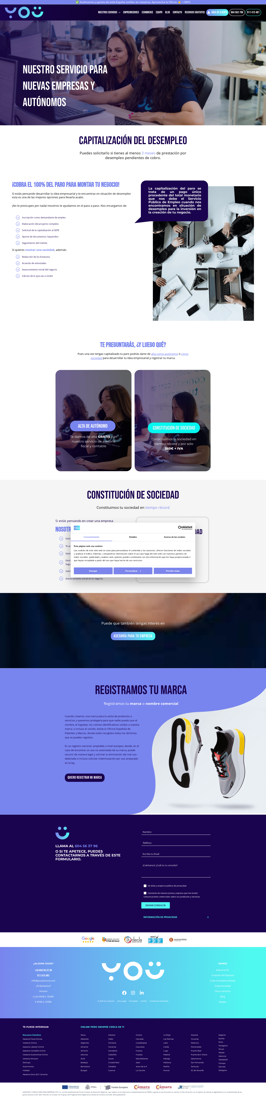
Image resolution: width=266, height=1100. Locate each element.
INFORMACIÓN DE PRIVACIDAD (160, 917)
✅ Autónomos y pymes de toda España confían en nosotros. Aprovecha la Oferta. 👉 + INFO (133, 2)
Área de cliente (219, 12)
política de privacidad (176, 885)
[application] (118, 12)
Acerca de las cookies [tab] (174, 537)
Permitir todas (173, 571)
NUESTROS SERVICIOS (107, 12)
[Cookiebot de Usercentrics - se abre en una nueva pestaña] (180, 528)
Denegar (93, 571)
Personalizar (131, 571)
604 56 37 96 (86, 846)
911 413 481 (253, 12)
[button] (176, 917)
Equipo (159, 12)
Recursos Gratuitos (195, 12)
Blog (167, 12)
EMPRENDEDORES (131, 12)
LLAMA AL (65, 846)
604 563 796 (237, 12)
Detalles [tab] (133, 537)
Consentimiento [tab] (91, 537)
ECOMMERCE (147, 12)
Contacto (177, 12)
